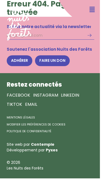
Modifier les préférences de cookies (36, 124)
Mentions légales (21, 117)
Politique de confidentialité (29, 131)
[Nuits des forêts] (15, 20)
